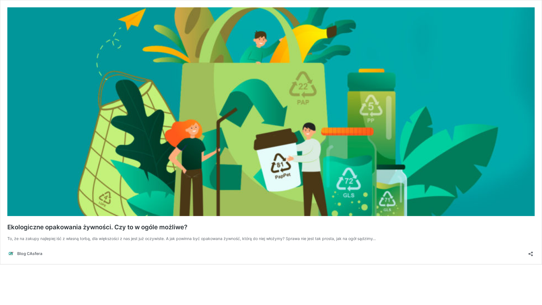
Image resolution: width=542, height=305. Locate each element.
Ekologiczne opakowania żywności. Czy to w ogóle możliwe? (97, 227)
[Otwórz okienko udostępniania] (531, 252)
